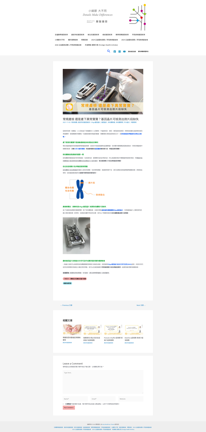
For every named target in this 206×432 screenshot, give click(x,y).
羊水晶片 (127, 122)
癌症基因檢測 (107, 34)
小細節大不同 (60, 40)
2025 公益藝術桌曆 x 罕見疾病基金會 (134, 40)
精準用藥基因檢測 (122, 34)
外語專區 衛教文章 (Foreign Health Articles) (101, 45)
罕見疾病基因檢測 (138, 34)
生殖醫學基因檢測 (61, 34)
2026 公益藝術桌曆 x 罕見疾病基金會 (68, 45)
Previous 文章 (66, 305)
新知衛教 (74, 122)
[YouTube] (124, 51)
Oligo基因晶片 (96, 122)
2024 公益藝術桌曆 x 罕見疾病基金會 (104, 40)
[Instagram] (119, 51)
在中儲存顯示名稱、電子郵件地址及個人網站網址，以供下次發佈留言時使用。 (92, 404)
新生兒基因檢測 (93, 34)
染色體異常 (119, 122)
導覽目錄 (84, 40)
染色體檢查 (111, 122)
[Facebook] (115, 51)
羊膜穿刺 (133, 122)
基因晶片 (104, 122)
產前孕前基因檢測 (77, 34)
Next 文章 (141, 305)
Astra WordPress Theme (108, 424)
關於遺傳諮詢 (73, 40)
